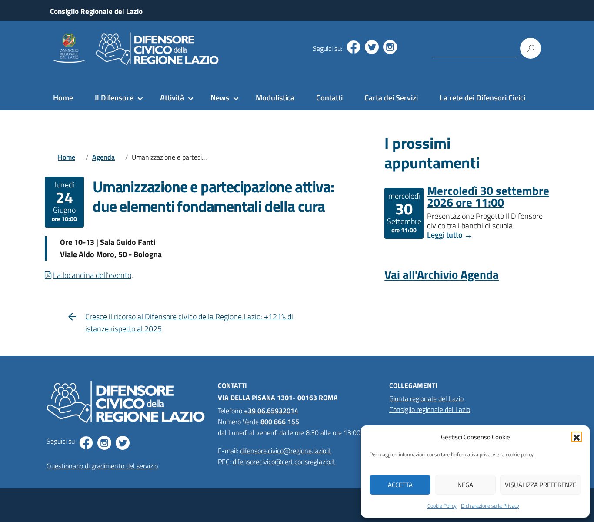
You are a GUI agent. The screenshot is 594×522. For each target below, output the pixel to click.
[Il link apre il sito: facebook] (86, 443)
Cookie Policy (442, 506)
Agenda (103, 157)
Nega (465, 485)
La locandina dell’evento (92, 275)
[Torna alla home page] (134, 48)
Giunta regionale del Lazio (426, 398)
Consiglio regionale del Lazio (429, 409)
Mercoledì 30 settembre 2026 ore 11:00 (488, 196)
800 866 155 (279, 421)
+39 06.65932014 (271, 410)
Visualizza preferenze (540, 485)
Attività (172, 98)
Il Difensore (114, 98)
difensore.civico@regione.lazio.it (285, 450)
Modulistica (275, 98)
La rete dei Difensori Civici (482, 98)
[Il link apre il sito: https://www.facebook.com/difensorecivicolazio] (353, 47)
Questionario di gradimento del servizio (102, 466)
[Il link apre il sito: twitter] (123, 443)
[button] (576, 436)
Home (63, 98)
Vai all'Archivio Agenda (441, 274)
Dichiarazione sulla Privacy (490, 506)
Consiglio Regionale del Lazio (96, 11)
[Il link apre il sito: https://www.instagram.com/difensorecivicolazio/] (390, 47)
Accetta (400, 485)
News (219, 98)
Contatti (329, 98)
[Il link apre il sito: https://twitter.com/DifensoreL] (372, 47)
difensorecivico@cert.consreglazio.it (284, 461)
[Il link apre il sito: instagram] (104, 443)
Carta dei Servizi (391, 98)
